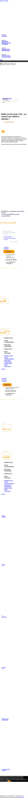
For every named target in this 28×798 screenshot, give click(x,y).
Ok (9, 781)
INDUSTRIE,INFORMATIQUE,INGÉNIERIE (6, 42)
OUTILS (3, 369)
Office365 (3, 565)
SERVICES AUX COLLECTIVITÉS (6, 56)
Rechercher (14, 61)
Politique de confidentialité (9, 232)
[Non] (10, 781)
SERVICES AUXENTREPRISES (6, 49)
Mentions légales (7, 231)
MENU (1, 59)
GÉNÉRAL (4, 35)
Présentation (8, 337)
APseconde (4, 616)
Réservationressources (5, 719)
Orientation (8, 349)
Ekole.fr (16, 241)
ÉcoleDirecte (4, 516)
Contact (6, 239)
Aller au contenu (4, 0)
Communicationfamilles (6, 770)
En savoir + (21, 797)
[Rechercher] (3, 102)
